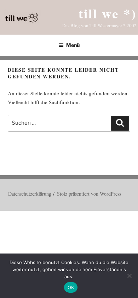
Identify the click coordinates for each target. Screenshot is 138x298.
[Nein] (129, 275)
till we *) (108, 13)
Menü (73, 45)
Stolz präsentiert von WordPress (89, 193)
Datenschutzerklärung (29, 193)
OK (71, 287)
